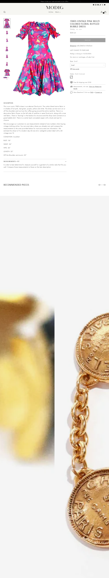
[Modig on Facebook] (93, 5)
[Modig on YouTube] (104, 5)
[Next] (80, 1)
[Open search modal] (4, 12)
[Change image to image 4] (7, 48)
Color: (77, 74)
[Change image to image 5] (7, 56)
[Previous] (29, 1)
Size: (74, 61)
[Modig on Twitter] (102, 5)
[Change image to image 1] (7, 23)
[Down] (7, 79)
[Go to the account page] (101, 12)
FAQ (91, 92)
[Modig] (54, 7)
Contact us (98, 92)
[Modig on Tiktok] (100, 5)
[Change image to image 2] (7, 33)
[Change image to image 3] (7, 40)
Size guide (75, 69)
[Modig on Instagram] (96, 5)
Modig (72, 29)
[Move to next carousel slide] (104, 184)
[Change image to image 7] (7, 72)
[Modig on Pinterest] (98, 5)
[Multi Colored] (71, 77)
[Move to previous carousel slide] (100, 184)
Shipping (73, 46)
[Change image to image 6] (7, 64)
